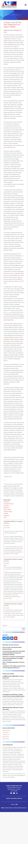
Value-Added (7, 509)
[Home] (9, 5)
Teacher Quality (8, 511)
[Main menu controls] (25, 5)
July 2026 (5, 732)
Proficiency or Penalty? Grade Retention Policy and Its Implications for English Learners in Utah (14, 658)
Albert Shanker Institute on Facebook (11, 793)
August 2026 (6, 730)
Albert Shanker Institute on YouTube (14, 793)
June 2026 (5, 734)
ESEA (5, 517)
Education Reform (9, 503)
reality (22, 184)
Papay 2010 (17, 281)
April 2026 (5, 738)
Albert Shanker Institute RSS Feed (16, 793)
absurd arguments (8, 320)
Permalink (6, 525)
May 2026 (5, 736)
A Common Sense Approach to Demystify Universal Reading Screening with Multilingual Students (14, 653)
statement (7, 38)
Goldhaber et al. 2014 (17, 275)
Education (6, 502)
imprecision (9, 145)
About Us (13, 804)
